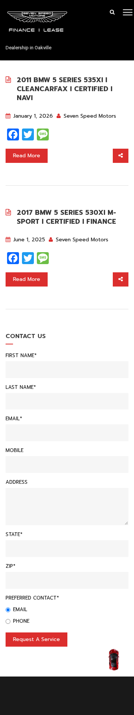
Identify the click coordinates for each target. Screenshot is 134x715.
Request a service (36, 639)
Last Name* (21, 387)
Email (20, 609)
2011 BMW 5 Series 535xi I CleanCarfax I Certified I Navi (64, 88)
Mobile (14, 450)
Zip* (10, 566)
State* (14, 534)
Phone (21, 621)
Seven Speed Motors (89, 116)
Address (17, 482)
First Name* (21, 355)
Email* (14, 418)
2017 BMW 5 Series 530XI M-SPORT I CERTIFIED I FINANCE (66, 217)
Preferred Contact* (32, 597)
